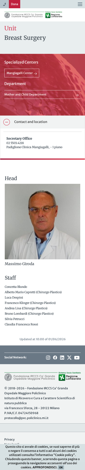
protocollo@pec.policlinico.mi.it (26, 418)
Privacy (9, 439)
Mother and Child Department (25, 94)
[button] (42, 122)
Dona (14, 4)
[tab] (42, 122)
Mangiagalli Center (20, 73)
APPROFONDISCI (45, 467)
